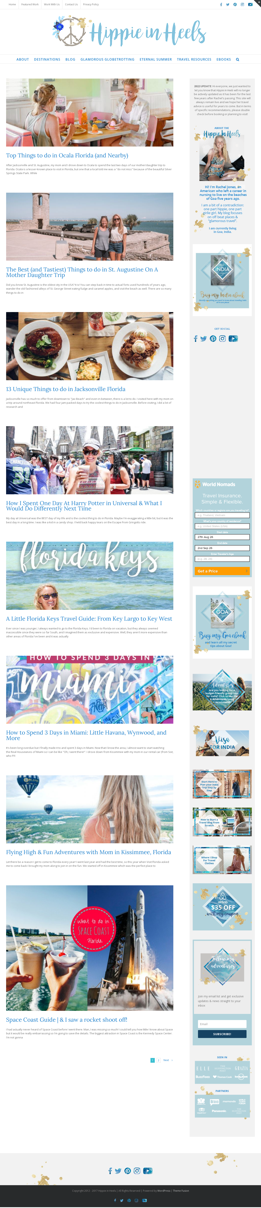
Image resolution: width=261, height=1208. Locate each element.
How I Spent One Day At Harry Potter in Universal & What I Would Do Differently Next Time (84, 505)
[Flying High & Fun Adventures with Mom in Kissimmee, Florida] (89, 809)
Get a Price (208, 571)
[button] (237, 59)
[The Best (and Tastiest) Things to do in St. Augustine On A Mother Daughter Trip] (89, 227)
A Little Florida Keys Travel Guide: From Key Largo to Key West (89, 618)
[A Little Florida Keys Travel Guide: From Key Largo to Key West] (89, 576)
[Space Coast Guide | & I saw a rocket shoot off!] (89, 948)
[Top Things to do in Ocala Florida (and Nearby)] (89, 113)
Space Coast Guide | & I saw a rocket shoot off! (66, 1019)
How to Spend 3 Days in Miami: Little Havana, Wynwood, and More (86, 735)
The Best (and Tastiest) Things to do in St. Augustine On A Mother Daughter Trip (82, 272)
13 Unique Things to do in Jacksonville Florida (65, 389)
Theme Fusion (181, 1190)
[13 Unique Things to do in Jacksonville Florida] (89, 346)
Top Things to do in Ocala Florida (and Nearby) (67, 155)
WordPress (163, 1190)
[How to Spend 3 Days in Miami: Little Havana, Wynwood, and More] (89, 690)
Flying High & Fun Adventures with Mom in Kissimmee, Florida (88, 852)
